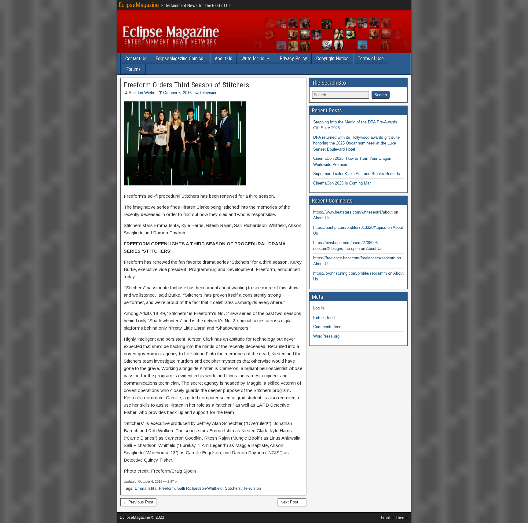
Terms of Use (371, 58)
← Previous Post (138, 502)
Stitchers (233, 488)
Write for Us (252, 58)
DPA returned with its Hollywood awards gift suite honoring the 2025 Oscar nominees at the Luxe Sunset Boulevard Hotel (356, 143)
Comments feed (327, 326)
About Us (223, 58)
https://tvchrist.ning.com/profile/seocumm (350, 273)
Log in (318, 308)
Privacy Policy (293, 58)
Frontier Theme (394, 518)
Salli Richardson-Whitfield (199, 488)
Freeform (167, 488)
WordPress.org (326, 336)
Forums (133, 69)
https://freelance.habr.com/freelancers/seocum (354, 258)
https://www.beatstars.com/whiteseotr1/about (353, 212)
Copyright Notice (332, 58)
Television (208, 92)
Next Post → (291, 502)
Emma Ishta (145, 488)
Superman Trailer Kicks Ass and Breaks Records (356, 173)
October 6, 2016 (177, 92)
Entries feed (324, 317)
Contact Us (135, 58)
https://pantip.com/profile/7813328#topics (349, 227)
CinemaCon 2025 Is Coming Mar (342, 183)
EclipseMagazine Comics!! (181, 58)
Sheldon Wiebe (142, 92)
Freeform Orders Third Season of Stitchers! (187, 85)
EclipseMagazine (139, 5)
